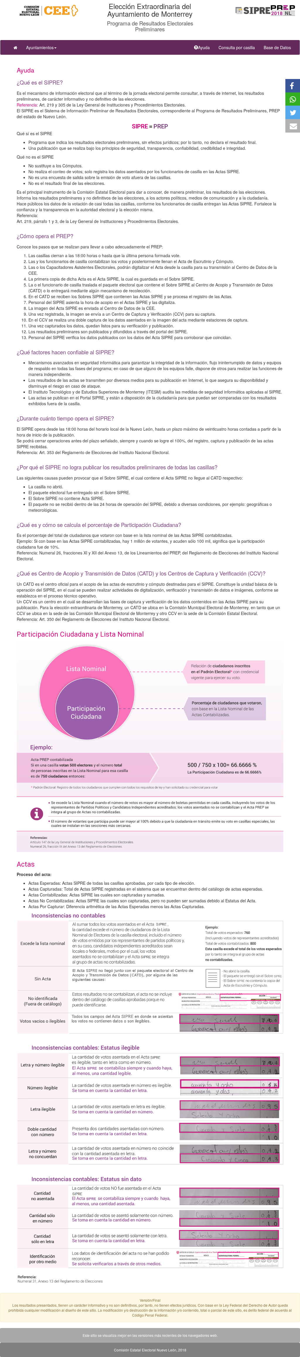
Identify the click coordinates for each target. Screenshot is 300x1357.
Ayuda (206, 47)
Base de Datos (277, 47)
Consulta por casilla (239, 47)
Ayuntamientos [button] (40, 47)
